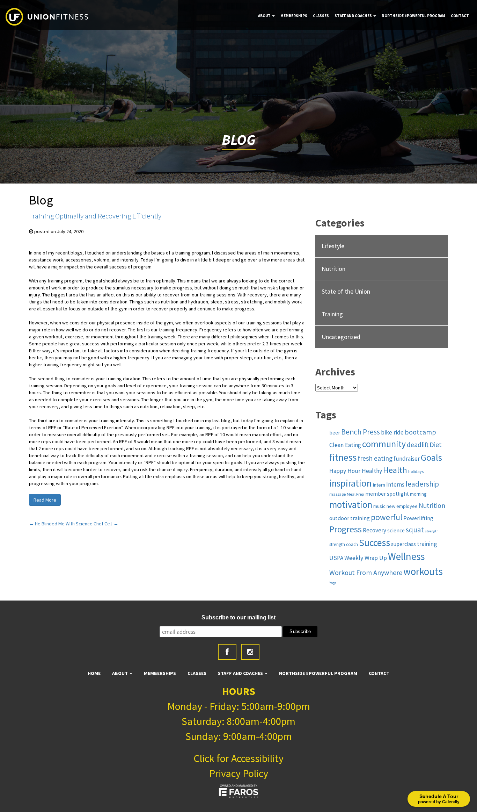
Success (374, 543)
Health (395, 470)
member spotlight (387, 493)
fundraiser (407, 458)
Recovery (374, 530)
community (384, 444)
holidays (416, 471)
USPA (336, 558)
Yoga (332, 583)
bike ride (392, 432)
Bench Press (360, 432)
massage (337, 494)
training (427, 544)
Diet (436, 444)
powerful (386, 517)
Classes (321, 15)
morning (418, 494)
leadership (422, 484)
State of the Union (346, 291)
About (264, 15)
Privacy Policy (238, 773)
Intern (379, 485)
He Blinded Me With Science (61, 523)
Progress (345, 529)
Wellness (406, 556)
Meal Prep (355, 494)
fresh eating (375, 458)
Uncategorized (341, 337)
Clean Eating (345, 445)
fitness (343, 457)
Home (94, 673)
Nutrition (333, 269)
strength (432, 531)
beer (334, 432)
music (379, 506)
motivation (350, 504)
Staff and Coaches (354, 15)
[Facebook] (227, 652)
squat (415, 529)
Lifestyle (333, 246)
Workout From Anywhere (365, 572)
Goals (431, 457)
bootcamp (420, 432)
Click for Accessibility (238, 758)
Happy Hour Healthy (355, 471)
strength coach (343, 544)
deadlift (417, 444)
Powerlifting (418, 518)
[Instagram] (250, 652)
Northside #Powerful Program (413, 15)
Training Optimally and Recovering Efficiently (95, 216)
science (396, 530)
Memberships (293, 15)
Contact (460, 15)
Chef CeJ (106, 523)
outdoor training (349, 518)
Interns (395, 484)
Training (332, 314)
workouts (423, 571)
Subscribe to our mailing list (238, 617)
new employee (402, 506)
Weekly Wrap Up (365, 558)
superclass (403, 544)
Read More (45, 500)
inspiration (350, 483)
